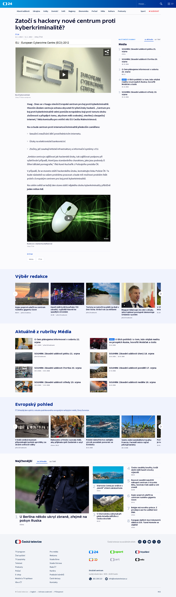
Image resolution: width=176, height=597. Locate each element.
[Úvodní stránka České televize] (28, 542)
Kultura (111, 11)
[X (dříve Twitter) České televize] (154, 542)
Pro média (54, 551)
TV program (20, 551)
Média (31, 259)
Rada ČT (53, 567)
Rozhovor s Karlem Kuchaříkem (38, 244)
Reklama (53, 555)
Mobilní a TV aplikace (23, 578)
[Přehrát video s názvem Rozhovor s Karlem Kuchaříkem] (68, 218)
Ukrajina (36, 11)
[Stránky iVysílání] (142, 552)
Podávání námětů (57, 574)
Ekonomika (83, 11)
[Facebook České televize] (144, 542)
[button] (68, 218)
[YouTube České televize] (149, 542)
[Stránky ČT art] (114, 559)
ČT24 (17, 34)
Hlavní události (23, 11)
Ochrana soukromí (45, 592)
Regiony (72, 11)
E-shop (18, 574)
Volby (45, 11)
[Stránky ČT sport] (116, 552)
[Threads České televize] (159, 542)
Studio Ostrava (56, 563)
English (33, 592)
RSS (159, 592)
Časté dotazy (55, 578)
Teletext (18, 563)
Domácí (54, 11)
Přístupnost (58, 592)
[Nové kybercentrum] (63, 66)
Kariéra (53, 571)
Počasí (94, 11)
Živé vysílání (20, 555)
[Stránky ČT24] (93, 552)
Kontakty (53, 582)
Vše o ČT (18, 582)
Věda (103, 11)
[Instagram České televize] (140, 542)
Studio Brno (54, 559)
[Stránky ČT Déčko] (93, 559)
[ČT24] (7, 3)
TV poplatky (20, 559)
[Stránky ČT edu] (139, 559)
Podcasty (122, 11)
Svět (63, 11)
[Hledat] (161, 4)
